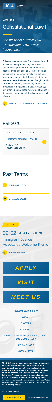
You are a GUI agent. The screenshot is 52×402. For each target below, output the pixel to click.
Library (26, 329)
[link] (26, 141)
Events (26, 323)
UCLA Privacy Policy (10, 391)
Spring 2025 (18, 199)
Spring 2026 (18, 185)
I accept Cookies (14, 397)
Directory (26, 351)
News (26, 317)
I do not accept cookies (38, 397)
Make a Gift (26, 345)
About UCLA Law (26, 311)
